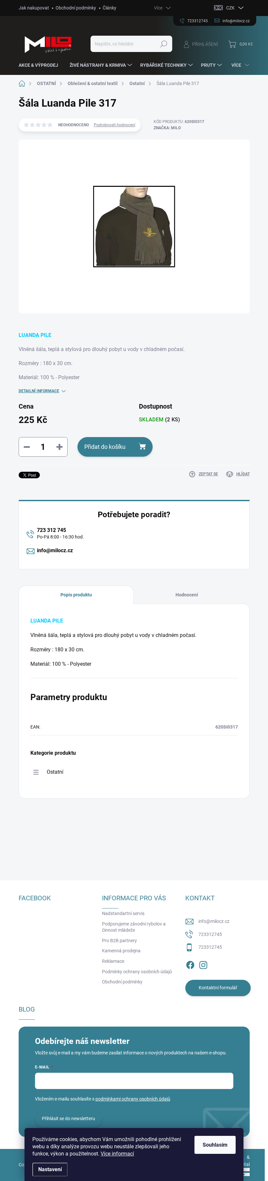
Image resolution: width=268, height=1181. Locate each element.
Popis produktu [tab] (76, 594)
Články (109, 7)
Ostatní (55, 772)
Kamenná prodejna (121, 950)
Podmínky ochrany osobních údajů (137, 971)
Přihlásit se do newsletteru (68, 1118)
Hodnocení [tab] (187, 594)
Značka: (167, 128)
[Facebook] (190, 964)
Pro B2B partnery (119, 940)
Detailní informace (39, 391)
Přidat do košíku (105, 446)
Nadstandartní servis (123, 913)
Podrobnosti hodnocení (114, 125)
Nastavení (50, 1169)
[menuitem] (41, 65)
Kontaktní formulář (218, 987)
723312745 (210, 934)
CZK (230, 7)
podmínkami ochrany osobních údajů (132, 1099)
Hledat (163, 43)
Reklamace (113, 961)
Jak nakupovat (34, 7)
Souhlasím (215, 1145)
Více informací (117, 1154)
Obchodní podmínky (76, 7)
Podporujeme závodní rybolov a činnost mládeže (134, 927)
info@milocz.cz (55, 550)
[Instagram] (203, 964)
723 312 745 (51, 530)
